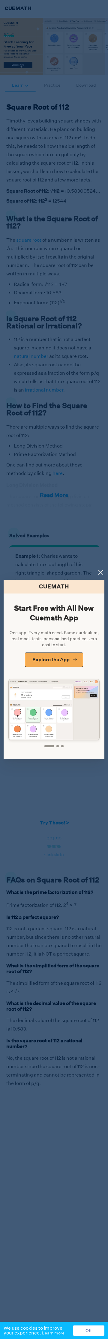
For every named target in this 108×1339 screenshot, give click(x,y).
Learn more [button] (53, 1333)
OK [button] (89, 1330)
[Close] (101, 572)
